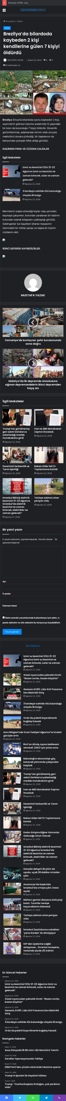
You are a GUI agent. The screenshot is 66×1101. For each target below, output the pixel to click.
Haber (20, 21)
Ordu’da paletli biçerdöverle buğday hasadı (40, 719)
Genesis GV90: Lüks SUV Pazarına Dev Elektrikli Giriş (34, 2)
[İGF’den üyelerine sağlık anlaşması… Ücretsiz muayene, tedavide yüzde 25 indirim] (12, 948)
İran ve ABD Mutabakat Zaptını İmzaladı (47, 430)
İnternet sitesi (10, 605)
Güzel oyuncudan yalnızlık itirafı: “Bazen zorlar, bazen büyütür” (42, 676)
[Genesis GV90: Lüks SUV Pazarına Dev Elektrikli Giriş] (12, 694)
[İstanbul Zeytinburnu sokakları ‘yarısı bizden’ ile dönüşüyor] (12, 934)
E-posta (7, 593)
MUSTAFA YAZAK (15, 60)
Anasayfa (10, 21)
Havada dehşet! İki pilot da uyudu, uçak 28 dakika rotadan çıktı (41, 872)
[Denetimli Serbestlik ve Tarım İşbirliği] (17, 455)
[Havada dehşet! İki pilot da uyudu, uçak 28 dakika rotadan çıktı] (12, 873)
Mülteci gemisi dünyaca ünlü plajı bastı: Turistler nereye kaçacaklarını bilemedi (42, 903)
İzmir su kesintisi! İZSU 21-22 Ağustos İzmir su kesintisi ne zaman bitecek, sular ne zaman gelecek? (41, 661)
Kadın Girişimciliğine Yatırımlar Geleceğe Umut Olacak (41, 834)
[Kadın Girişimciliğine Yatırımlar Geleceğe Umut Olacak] (12, 837)
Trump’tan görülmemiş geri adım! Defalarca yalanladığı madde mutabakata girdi (16, 433)
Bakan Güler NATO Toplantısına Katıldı (46, 468)
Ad (5, 581)
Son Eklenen (33, 645)
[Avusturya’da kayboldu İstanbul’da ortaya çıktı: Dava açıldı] (12, 889)
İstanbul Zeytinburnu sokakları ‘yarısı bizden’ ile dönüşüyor (41, 931)
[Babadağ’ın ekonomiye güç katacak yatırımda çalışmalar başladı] (12, 763)
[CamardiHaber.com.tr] (33, 10)
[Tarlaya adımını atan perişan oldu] (48, 486)
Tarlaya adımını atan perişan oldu (46, 499)
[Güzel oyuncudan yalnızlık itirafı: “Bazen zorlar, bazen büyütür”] (12, 679)
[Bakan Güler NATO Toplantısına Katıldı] (48, 455)
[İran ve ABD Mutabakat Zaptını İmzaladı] (48, 417)
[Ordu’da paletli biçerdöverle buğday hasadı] (12, 722)
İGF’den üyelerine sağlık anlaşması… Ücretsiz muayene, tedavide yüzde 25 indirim (41, 947)
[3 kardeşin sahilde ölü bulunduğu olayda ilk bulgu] (11, 195)
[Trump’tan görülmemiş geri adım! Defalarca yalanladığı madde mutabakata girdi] (17, 417)
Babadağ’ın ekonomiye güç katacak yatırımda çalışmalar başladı (41, 762)
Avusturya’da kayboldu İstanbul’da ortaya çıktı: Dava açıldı (41, 888)
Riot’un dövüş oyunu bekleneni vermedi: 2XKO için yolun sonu (41, 746)
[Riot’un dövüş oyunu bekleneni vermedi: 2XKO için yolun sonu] (12, 749)
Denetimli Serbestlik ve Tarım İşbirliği (16, 468)
